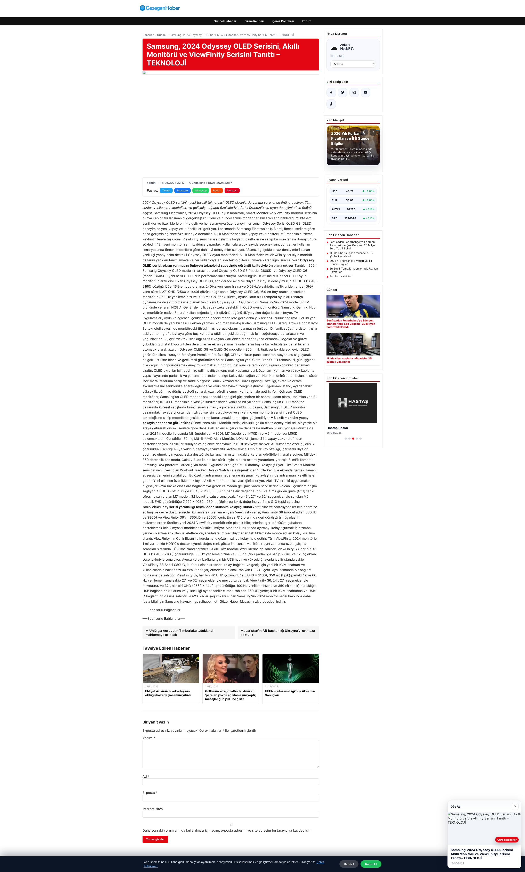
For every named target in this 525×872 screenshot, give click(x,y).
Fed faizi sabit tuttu (342, 276)
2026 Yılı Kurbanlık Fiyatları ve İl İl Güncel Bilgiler (351, 262)
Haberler (148, 35)
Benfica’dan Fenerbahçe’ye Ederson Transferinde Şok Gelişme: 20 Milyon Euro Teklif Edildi (353, 245)
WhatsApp (201, 190)
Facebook (182, 190)
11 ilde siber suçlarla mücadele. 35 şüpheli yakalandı (351, 254)
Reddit (216, 190)
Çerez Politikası (283, 21)
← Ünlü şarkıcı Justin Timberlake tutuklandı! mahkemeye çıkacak (180, 633)
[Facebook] (331, 92)
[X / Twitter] (342, 92)
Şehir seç (337, 55)
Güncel (161, 35)
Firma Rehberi (254, 21)
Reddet (349, 864)
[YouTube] (365, 92)
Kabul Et (371, 864)
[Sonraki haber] (373, 132)
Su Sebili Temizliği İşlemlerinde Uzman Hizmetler (354, 270)
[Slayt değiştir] (346, 439)
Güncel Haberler (225, 21)
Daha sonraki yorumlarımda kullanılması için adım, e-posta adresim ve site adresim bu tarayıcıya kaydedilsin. (227, 830)
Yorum (149, 738)
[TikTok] (331, 104)
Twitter (166, 190)
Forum (306, 21)
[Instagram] (354, 92)
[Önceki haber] (364, 132)
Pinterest (232, 190)
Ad (146, 776)
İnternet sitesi (153, 809)
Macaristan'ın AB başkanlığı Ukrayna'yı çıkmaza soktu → (278, 633)
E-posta (150, 793)
